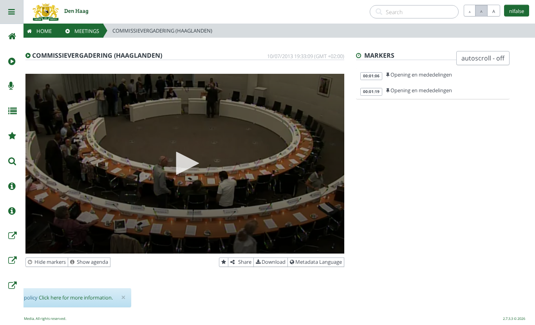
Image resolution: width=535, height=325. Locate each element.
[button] (185, 163)
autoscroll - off (482, 58)
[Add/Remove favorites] (223, 262)
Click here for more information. (76, 297)
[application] (184, 164)
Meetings (84, 31)
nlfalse (516, 11)
